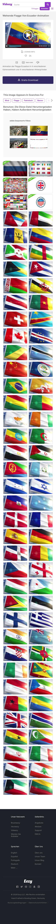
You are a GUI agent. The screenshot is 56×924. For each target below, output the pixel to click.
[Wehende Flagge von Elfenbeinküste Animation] (41, 419)
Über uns (39, 853)
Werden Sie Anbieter (16, 835)
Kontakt (38, 864)
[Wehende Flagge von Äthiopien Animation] (15, 436)
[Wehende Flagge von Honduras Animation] (15, 486)
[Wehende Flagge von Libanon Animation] (41, 770)
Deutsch (14, 864)
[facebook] (17, 887)
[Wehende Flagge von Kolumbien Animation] (41, 235)
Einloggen (35, 8)
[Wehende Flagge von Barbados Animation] (15, 235)
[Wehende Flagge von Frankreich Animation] (41, 519)
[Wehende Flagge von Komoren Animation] (41, 737)
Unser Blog (39, 860)
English (14, 853)
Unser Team (40, 856)
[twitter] (21, 887)
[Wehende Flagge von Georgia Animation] (41, 570)
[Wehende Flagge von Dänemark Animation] (15, 519)
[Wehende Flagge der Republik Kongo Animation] (15, 352)
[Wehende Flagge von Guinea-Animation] (41, 553)
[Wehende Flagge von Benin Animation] (41, 402)
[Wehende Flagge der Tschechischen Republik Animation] (15, 570)
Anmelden (44, 8)
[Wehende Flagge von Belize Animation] (41, 369)
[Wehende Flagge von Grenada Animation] (41, 670)
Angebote (39, 823)
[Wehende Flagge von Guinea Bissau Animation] (15, 703)
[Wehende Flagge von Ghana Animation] (15, 737)
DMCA (37, 834)
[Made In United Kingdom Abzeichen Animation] (41, 185)
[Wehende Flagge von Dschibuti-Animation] (41, 586)
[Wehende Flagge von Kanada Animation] (15, 336)
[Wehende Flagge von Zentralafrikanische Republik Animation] (41, 252)
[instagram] (30, 887)
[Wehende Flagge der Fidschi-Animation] (41, 636)
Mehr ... (14, 868)
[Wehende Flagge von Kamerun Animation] (41, 302)
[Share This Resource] (30, 55)
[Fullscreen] (49, 46)
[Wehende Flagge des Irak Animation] (15, 770)
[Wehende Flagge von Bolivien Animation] (15, 402)
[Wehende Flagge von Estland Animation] (41, 603)
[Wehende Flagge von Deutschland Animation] (41, 536)
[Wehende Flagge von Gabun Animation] (41, 703)
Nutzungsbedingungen (17, 903)
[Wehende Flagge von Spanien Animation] (15, 536)
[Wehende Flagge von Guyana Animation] (15, 603)
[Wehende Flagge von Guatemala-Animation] (41, 469)
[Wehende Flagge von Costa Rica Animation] (15, 302)
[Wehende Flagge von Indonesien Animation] (15, 687)
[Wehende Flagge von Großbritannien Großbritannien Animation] (15, 720)
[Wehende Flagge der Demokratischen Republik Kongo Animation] (41, 319)
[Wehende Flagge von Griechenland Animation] (41, 620)
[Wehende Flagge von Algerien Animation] (41, 436)
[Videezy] (7, 4)
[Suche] (48, 4)
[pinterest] (26, 887)
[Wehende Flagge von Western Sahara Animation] (41, 453)
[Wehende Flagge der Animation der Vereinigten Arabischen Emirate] (41, 219)
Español (14, 856)
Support (38, 830)
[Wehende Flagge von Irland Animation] (15, 670)
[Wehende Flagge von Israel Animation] (41, 486)
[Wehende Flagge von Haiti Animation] (15, 503)
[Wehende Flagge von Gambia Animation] (41, 720)
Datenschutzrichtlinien (38, 903)
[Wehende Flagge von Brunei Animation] (41, 285)
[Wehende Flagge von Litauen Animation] (41, 787)
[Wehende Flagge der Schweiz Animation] (15, 319)
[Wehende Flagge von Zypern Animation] (15, 419)
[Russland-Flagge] (15, 168)
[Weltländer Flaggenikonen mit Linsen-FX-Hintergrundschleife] (15, 185)
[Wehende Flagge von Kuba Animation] (41, 269)
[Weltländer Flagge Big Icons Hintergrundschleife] (41, 168)
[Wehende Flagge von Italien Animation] (41, 753)
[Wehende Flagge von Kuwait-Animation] (15, 787)
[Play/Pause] (7, 46)
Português (15, 860)
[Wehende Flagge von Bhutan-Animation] (41, 386)
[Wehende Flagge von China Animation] (15, 369)
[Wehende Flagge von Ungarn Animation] (15, 586)
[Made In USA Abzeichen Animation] (41, 202)
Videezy (14, 830)
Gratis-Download (29, 80)
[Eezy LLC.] (28, 882)
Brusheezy (15, 823)
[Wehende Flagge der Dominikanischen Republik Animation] (15, 553)
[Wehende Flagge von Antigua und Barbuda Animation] (15, 219)
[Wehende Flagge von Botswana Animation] (41, 352)
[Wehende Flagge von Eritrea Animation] (15, 469)
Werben (38, 826)
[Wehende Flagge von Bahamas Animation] (15, 269)
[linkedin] (39, 887)
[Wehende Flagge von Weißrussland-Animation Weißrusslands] (15, 285)
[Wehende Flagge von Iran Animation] (15, 753)
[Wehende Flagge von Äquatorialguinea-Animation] (41, 687)
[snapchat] (34, 887)
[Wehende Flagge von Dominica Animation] (41, 653)
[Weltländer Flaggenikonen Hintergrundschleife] (15, 202)
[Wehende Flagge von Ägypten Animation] (15, 453)
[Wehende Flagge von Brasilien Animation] (15, 386)
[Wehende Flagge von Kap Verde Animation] (41, 336)
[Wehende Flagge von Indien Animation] (15, 636)
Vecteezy (15, 826)
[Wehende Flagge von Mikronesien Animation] (41, 503)
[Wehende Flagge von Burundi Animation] (15, 252)
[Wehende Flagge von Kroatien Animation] (15, 653)
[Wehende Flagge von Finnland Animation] (15, 620)
